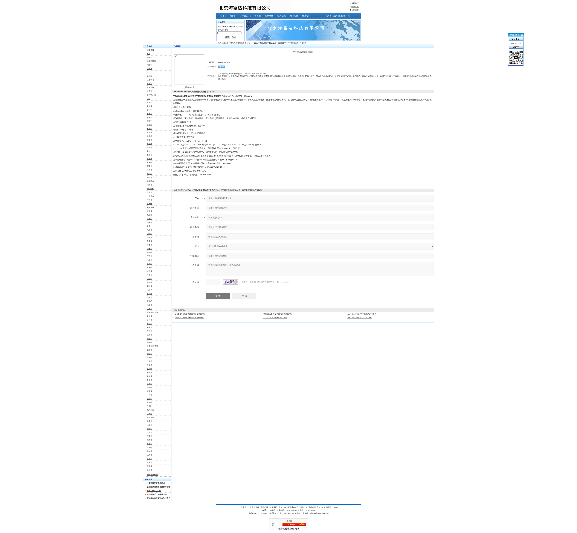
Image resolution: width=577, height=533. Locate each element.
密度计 (149, 436)
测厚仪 (149, 354)
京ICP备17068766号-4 (291, 513)
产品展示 (244, 16)
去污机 (149, 57)
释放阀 (149, 144)
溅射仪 (149, 106)
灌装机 (149, 117)
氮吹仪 (149, 129)
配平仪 (149, 162)
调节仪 (149, 286)
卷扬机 (149, 114)
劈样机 (149, 301)
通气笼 (149, 294)
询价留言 (294, 16)
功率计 (149, 297)
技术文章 (269, 16)
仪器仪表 (272, 43)
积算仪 (149, 185)
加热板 (149, 69)
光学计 (149, 260)
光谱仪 (149, 219)
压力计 (149, 256)
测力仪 (149, 252)
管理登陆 (272, 513)
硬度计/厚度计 (152, 346)
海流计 (149, 155)
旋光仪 (149, 271)
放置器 (149, 140)
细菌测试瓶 (151, 61)
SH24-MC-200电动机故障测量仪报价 (189, 318)
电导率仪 (150, 410)
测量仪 (149, 339)
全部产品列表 (152, 475)
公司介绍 (232, 16)
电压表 (149, 147)
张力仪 (149, 387)
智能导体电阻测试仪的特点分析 (158, 498)
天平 (148, 226)
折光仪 (149, 234)
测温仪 (149, 350)
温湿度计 (150, 417)
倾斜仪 (149, 174)
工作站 (149, 331)
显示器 (149, 136)
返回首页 (355, 3)
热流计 (149, 204)
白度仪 (149, 380)
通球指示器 (151, 95)
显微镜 (149, 369)
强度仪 (149, 279)
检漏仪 (149, 402)
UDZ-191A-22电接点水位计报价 (359, 318)
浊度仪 (149, 399)
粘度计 (149, 462)
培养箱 (149, 414)
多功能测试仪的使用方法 (157, 494)
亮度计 (149, 166)
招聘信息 (281, 16)
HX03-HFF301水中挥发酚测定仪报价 (361, 314)
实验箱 (149, 451)
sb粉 (148, 99)
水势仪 (149, 264)
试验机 (149, 309)
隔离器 (149, 335)
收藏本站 (355, 7)
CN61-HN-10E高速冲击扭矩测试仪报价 (190, 314)
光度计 (149, 425)
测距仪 (149, 429)
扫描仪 (149, 440)
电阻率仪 (150, 181)
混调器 (149, 282)
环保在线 (313, 513)
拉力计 (149, 432)
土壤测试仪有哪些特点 (156, 483)
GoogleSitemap (323, 513)
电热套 (149, 76)
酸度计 (149, 327)
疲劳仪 (149, 320)
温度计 (149, 421)
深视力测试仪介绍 (154, 491)
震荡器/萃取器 (152, 312)
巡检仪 (149, 444)
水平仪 (149, 305)
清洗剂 (149, 121)
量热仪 (149, 267)
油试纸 (149, 125)
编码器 (149, 177)
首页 (222, 16)
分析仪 (149, 316)
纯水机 (149, 65)
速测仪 (149, 365)
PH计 (149, 406)
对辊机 (149, 84)
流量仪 (149, 466)
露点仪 (149, 384)
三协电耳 (150, 80)
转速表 (149, 237)
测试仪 (281, 43)
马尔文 (149, 132)
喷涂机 (149, 102)
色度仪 (149, 241)
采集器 (149, 245)
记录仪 (149, 391)
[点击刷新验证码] (230, 282)
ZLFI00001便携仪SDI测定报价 (275, 318)
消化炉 (149, 290)
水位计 (149, 361)
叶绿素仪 (150, 196)
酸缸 (148, 151)
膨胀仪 (149, 470)
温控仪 (149, 459)
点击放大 (190, 87)
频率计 (149, 275)
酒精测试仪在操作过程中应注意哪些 (158, 487)
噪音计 (149, 91)
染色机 (149, 249)
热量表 (149, 222)
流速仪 (149, 455)
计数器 (149, 395)
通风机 (149, 110)
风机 (148, 54)
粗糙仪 (149, 357)
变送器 (149, 372)
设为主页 (355, 10)
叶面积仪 (150, 189)
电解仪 (149, 376)
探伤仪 (149, 324)
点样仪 (149, 211)
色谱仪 (149, 447)
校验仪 (149, 200)
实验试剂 (150, 87)
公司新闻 (256, 16)
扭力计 (149, 192)
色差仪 (149, 230)
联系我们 (306, 16)
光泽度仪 (150, 207)
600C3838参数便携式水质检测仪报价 (278, 314)
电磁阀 (149, 159)
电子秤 (149, 215)
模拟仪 (149, 170)
